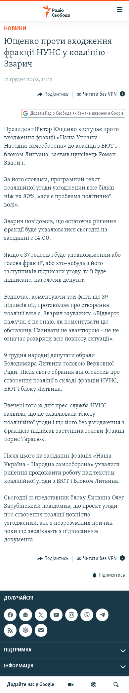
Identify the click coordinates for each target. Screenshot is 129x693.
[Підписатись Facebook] (10, 615)
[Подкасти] (94, 684)
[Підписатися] (41, 630)
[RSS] (10, 630)
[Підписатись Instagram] (71, 615)
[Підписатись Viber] (86, 615)
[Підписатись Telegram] (102, 615)
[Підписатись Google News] (25, 615)
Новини (15, 29)
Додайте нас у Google (30, 684)
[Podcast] (25, 630)
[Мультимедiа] (71, 684)
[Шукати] (116, 684)
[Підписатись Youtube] (56, 615)
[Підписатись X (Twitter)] (41, 615)
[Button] (52, 94)
